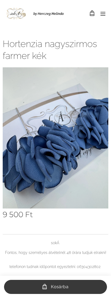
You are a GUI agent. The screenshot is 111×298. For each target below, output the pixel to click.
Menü (103, 13)
